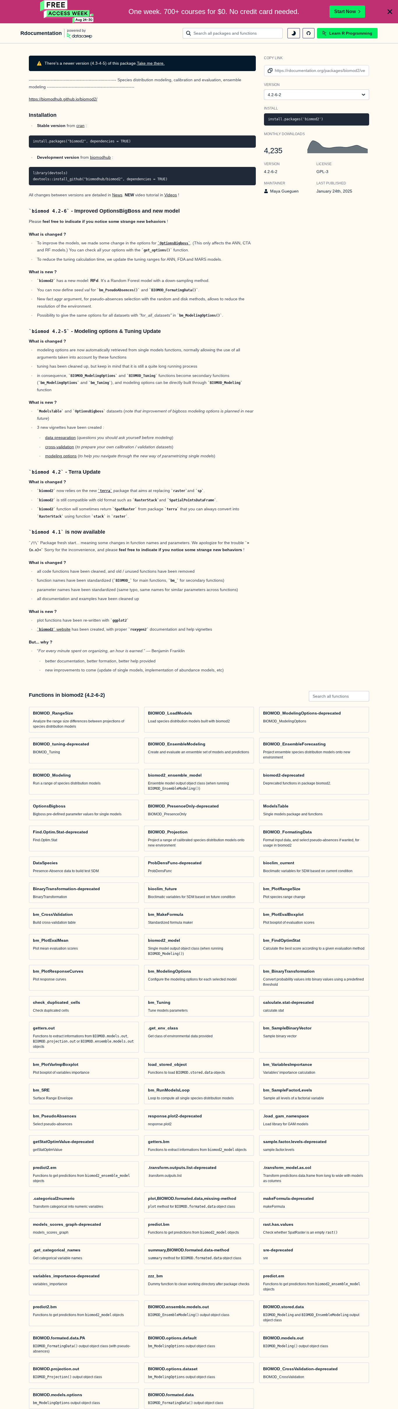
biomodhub (100, 157)
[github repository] (308, 33)
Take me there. (151, 63)
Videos (170, 195)
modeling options (61, 456)
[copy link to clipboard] (269, 70)
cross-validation (59, 447)
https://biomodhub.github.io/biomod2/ (63, 99)
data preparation (60, 437)
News (117, 195)
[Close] (390, 11)
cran (80, 125)
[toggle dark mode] (293, 33)
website (55, 629)
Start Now (345, 11)
